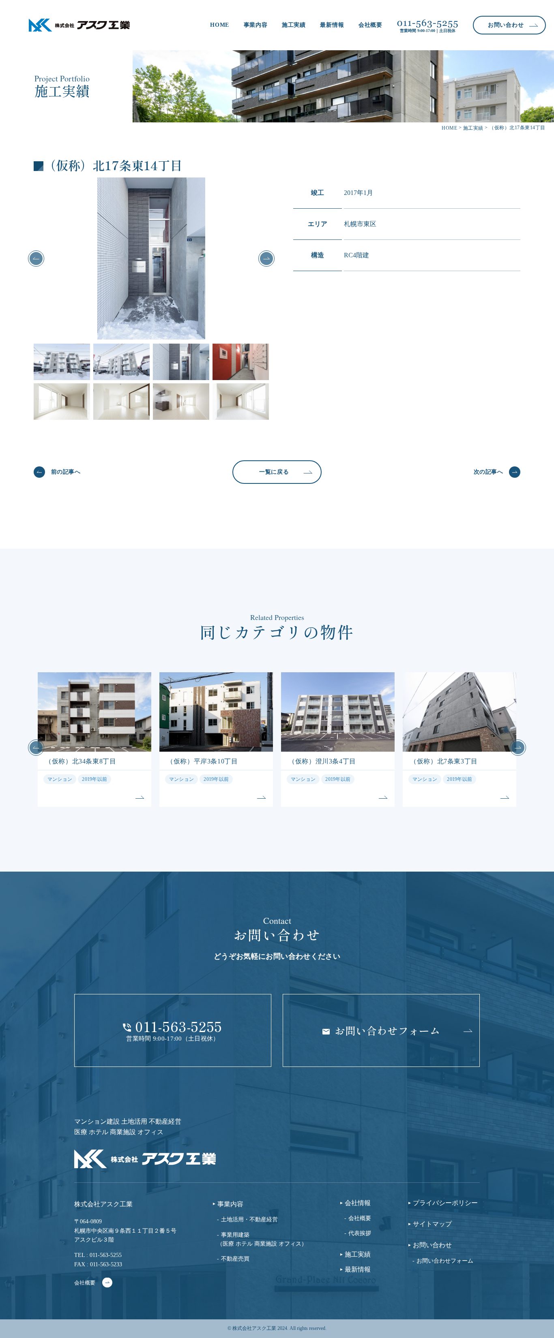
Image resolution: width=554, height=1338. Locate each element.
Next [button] (266, 258)
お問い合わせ (432, 1245)
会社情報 (358, 1203)
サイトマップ (432, 1224)
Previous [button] (36, 258)
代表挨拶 (359, 1233)
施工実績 (294, 25)
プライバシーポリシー (445, 1203)
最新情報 (332, 25)
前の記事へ (65, 472)
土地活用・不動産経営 (249, 1219)
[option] (151, 258)
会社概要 (370, 25)
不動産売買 (235, 1259)
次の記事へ (488, 472)
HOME (219, 25)
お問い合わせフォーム (445, 1261)
